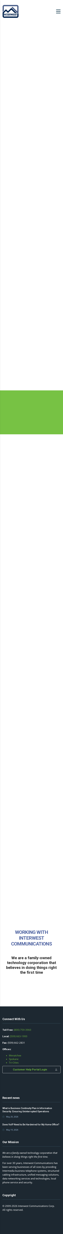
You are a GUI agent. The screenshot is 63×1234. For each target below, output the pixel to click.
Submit (31, 830)
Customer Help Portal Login (30, 1069)
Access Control (17, 347)
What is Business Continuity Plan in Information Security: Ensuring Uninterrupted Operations (27, 1110)
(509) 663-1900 (18, 1036)
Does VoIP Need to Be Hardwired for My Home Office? (30, 1124)
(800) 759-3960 (22, 1029)
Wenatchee (15, 1055)
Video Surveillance (20, 269)
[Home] (10, 11)
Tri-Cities (14, 1062)
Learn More (24, 415)
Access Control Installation (23, 371)
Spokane (13, 1059)
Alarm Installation (24, 215)
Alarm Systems (17, 194)
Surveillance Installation (24, 293)
